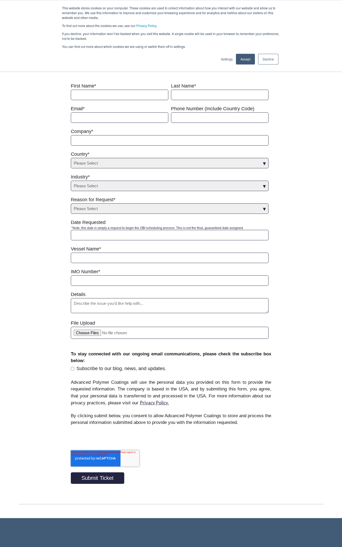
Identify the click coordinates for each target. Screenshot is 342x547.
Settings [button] (227, 59)
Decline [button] (268, 59)
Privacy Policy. (154, 402)
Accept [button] (245, 59)
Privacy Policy (146, 25)
